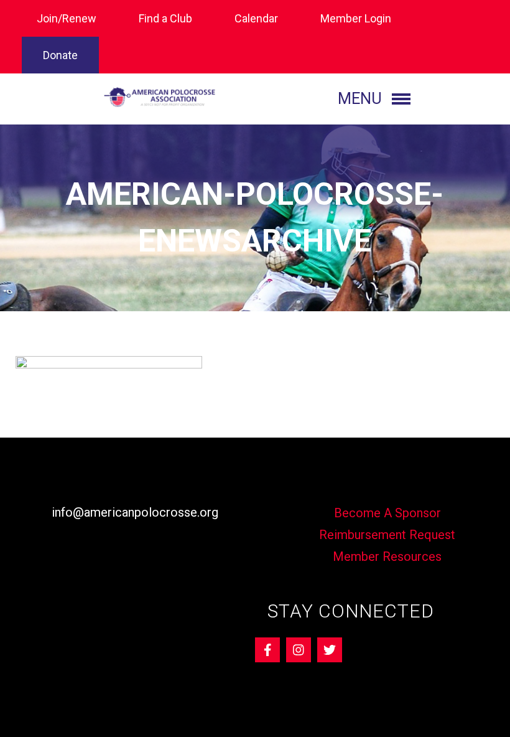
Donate (60, 55)
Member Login (355, 18)
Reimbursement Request (387, 534)
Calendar (256, 18)
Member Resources (387, 556)
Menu (360, 99)
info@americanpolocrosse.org (135, 512)
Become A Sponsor (387, 512)
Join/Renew (66, 18)
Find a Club (165, 18)
